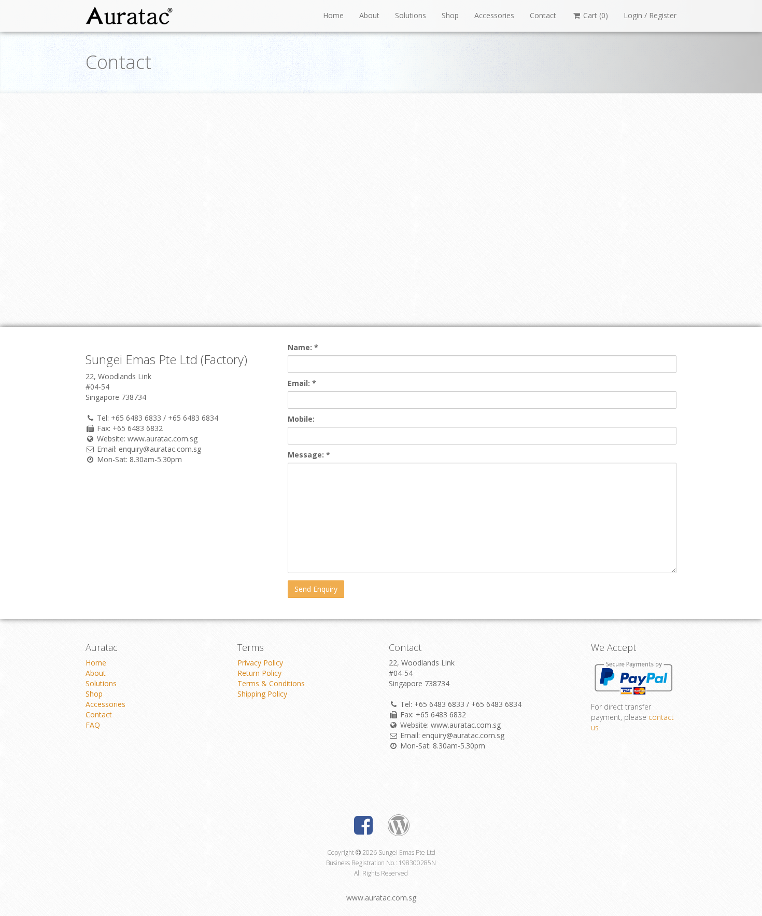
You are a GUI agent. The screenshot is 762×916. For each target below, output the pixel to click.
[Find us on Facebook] (363, 828)
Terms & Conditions (271, 683)
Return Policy (259, 673)
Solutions (410, 15)
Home (333, 15)
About (369, 15)
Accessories (494, 15)
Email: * (302, 383)
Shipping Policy (262, 694)
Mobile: (301, 419)
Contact (543, 15)
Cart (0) (594, 15)
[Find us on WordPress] (399, 828)
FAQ (93, 725)
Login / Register (650, 15)
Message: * (309, 455)
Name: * (303, 347)
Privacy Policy (260, 663)
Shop (450, 15)
